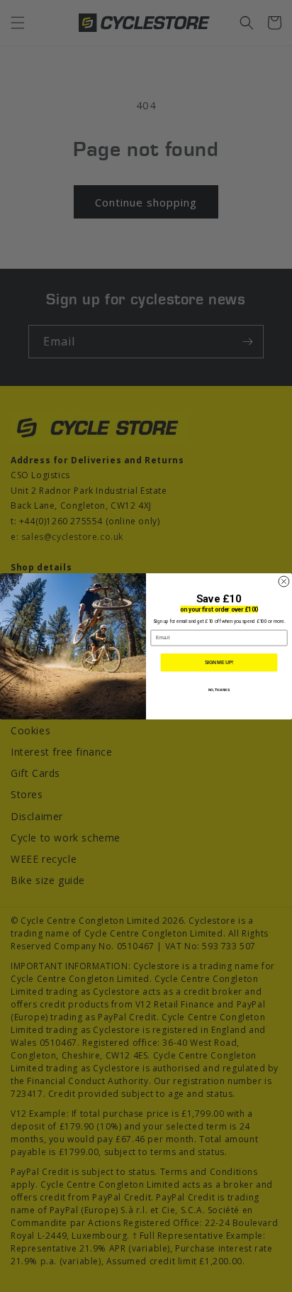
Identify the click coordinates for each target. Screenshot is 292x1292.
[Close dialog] (284, 581)
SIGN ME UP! (219, 661)
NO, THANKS (219, 690)
